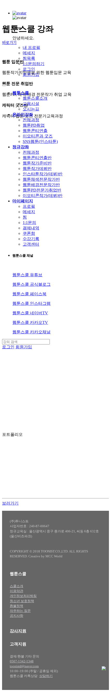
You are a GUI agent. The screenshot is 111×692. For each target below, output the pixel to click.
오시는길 (31, 109)
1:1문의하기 (33, 64)
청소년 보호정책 (22, 601)
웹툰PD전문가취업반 (42, 190)
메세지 (29, 53)
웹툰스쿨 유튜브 (27, 275)
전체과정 (31, 120)
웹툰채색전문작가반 (41, 179)
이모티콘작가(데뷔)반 (42, 195)
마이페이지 (22, 201)
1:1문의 (29, 222)
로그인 (29, 69)
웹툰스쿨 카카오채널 (31, 332)
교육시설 (31, 103)
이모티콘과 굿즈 (38, 136)
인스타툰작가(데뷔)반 (42, 174)
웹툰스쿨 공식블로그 (31, 284)
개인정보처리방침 (23, 596)
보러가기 (10, 503)
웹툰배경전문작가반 (41, 185)
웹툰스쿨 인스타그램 (31, 303)
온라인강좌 (22, 114)
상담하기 (46, 676)
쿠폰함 (29, 233)
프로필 (29, 206)
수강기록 (31, 239)
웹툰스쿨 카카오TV (30, 322)
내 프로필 (31, 47)
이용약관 (16, 591)
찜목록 (29, 58)
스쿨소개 (16, 586)
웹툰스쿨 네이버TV (30, 313)
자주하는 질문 (20, 611)
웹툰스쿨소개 (35, 98)
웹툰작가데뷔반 (37, 168)
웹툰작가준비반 (37, 163)
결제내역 (31, 228)
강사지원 (18, 631)
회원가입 (31, 74)
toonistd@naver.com (24, 666)
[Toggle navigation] (4, 85)
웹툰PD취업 (34, 125)
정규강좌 (20, 147)
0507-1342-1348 (22, 661)
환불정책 (16, 606)
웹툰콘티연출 (35, 130)
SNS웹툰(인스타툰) (40, 141)
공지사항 (16, 616)
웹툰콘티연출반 (37, 157)
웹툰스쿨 (20, 93)
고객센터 (31, 244)
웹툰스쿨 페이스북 (29, 294)
